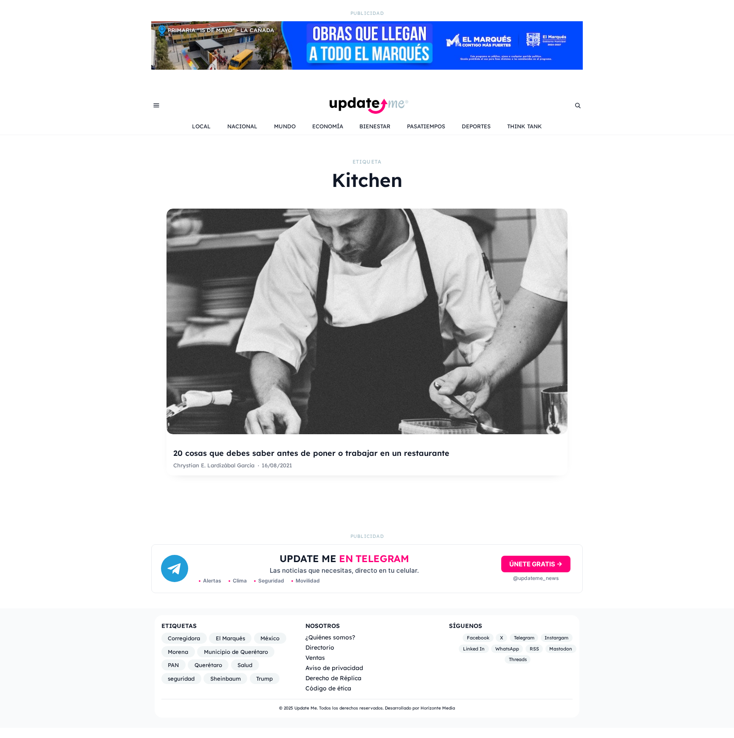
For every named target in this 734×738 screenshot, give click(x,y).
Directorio (319, 647)
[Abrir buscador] (577, 105)
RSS (534, 649)
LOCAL (201, 126)
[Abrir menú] (156, 105)
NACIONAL (242, 126)
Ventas (315, 657)
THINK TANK (524, 126)
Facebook (478, 638)
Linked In (474, 649)
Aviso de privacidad (334, 667)
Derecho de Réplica (333, 677)
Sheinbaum (225, 678)
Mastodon (560, 649)
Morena (178, 651)
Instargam (556, 638)
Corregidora (184, 638)
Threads (518, 659)
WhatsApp (507, 649)
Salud (244, 665)
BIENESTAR (374, 126)
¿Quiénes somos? (330, 637)
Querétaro (208, 665)
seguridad (181, 678)
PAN (173, 665)
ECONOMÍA (327, 126)
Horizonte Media (438, 708)
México (269, 638)
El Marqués (230, 638)
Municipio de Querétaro (236, 651)
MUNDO (285, 126)
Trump (264, 678)
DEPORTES (476, 126)
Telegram (524, 638)
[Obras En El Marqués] (367, 67)
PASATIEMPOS (426, 126)
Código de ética (328, 688)
